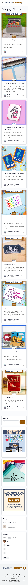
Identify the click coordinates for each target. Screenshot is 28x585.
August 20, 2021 (11, 276)
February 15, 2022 (11, 185)
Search (5, 418)
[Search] (25, 3)
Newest (4, 522)
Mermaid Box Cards (9, 264)
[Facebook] (11, 574)
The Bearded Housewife (13, 51)
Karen (8, 549)
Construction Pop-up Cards (11, 352)
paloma (8, 541)
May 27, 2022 (10, 96)
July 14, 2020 (10, 366)
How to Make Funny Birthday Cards (14, 173)
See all (6, 557)
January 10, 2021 (11, 320)
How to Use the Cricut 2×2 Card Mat (14, 83)
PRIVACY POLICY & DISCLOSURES (17, 581)
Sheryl (8, 553)
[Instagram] (14, 574)
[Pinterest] (17, 574)
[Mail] (8, 574)
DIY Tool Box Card (8, 397)
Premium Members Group (13, 526)
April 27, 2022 (10, 142)
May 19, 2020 (10, 408)
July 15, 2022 (10, 52)
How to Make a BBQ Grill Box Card (13, 40)
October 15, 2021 (11, 233)
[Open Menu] (2, 2)
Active (9, 522)
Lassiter (8, 545)
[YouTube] (20, 574)
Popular (14, 522)
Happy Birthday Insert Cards (12, 308)
